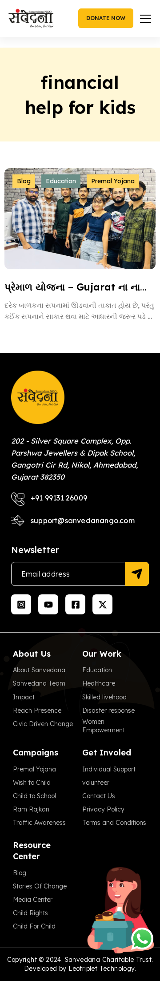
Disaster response (108, 710)
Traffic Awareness (39, 823)
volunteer (95, 783)
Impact (24, 697)
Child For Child (34, 926)
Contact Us (98, 796)
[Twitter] (102, 604)
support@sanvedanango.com (83, 520)
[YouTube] (48, 604)
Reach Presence (37, 710)
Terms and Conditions (114, 823)
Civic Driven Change (43, 724)
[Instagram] (21, 604)
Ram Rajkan (31, 809)
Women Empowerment (103, 726)
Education (61, 181)
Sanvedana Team (39, 683)
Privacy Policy (103, 809)
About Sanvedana (39, 670)
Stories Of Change (40, 886)
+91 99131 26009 (59, 497)
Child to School (34, 796)
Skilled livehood (104, 697)
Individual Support (109, 769)
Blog (24, 181)
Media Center (32, 900)
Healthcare (98, 683)
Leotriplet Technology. (102, 969)
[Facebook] (75, 604)
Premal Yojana (113, 181)
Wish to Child (32, 783)
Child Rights (30, 913)
